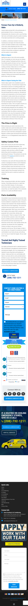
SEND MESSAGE (14, 336)
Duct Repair (4, 497)
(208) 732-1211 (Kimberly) (9, 518)
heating (12, 156)
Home (2, 19)
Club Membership (5, 502)
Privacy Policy (4, 506)
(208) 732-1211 (21, 8)
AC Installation (4, 494)
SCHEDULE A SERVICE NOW (10, 271)
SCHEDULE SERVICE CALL (14, 398)
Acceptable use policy (9, 331)
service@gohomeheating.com (10, 520)
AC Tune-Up (4, 495)
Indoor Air (3, 501)
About (2, 489)
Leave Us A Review (14, 544)
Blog (2, 504)
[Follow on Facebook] (14, 604)
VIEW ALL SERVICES (9, 432)
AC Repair (3, 492)
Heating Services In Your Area (8, 499)
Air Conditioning (5, 490)
